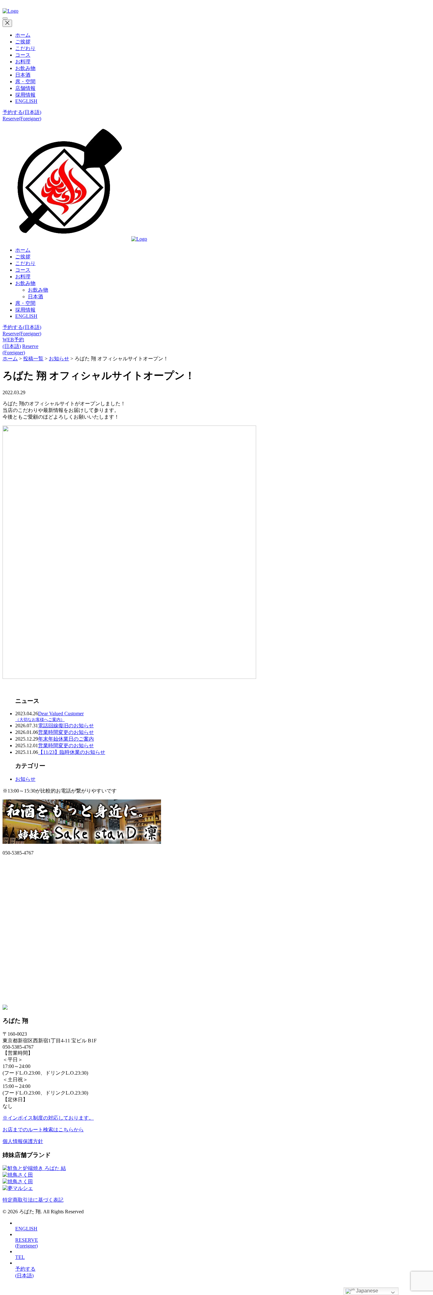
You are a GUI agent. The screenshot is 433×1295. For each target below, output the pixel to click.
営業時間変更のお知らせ (66, 732)
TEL (20, 1257)
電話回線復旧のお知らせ (66, 725)
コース (22, 55)
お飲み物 (25, 68)
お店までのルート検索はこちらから (43, 1129)
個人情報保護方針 (23, 1141)
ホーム (22, 35)
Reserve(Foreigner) (22, 118)
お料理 (22, 61)
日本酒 (22, 75)
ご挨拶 (22, 41)
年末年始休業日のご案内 (66, 739)
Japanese (366, 1290)
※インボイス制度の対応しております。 (48, 1118)
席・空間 (25, 81)
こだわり (25, 48)
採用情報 (25, 95)
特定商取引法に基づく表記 (33, 1200)
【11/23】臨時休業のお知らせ (71, 752)
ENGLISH (26, 101)
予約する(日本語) (22, 112)
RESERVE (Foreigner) (26, 1242)
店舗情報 (25, 88)
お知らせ (25, 779)
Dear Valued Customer (49, 716)
